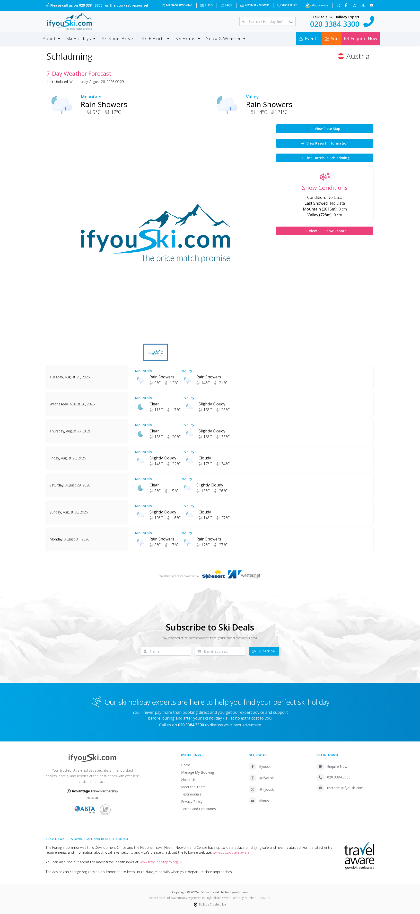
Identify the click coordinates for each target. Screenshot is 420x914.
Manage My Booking (197, 772)
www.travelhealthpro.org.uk (161, 862)
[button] (155, 233)
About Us (188, 779)
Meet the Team (193, 787)
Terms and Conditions (198, 808)
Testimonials (191, 794)
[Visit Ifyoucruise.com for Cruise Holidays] (316, 5)
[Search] (291, 21)
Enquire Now (337, 766)
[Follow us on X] (363, 5)
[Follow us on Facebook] (346, 5)
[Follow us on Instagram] (355, 5)
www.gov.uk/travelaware (231, 852)
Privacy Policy (191, 801)
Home (186, 765)
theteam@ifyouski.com (345, 788)
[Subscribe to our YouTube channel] (372, 5)
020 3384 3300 (338, 777)
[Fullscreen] (257, 335)
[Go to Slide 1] (155, 352)
